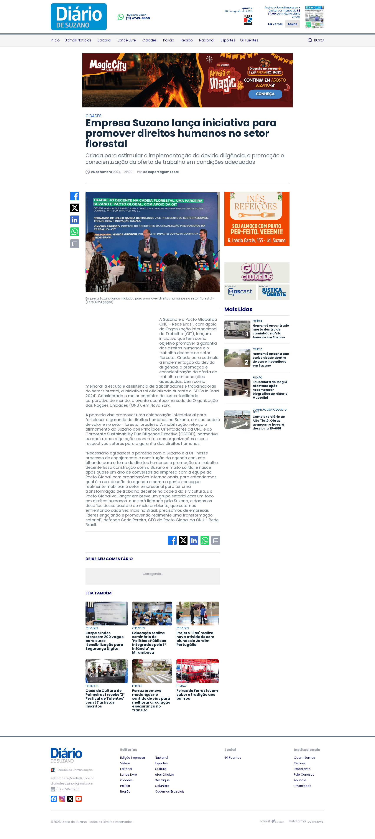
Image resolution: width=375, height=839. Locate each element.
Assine (292, 24)
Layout (265, 821)
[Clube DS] (256, 272)
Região (187, 40)
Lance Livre (127, 40)
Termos (300, 763)
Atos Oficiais (164, 774)
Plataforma (297, 821)
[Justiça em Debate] (273, 292)
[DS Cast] (240, 292)
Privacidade (302, 786)
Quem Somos (304, 757)
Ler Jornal (275, 24)
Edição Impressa (132, 757)
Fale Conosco (304, 774)
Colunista (162, 786)
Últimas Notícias (78, 40)
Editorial (104, 40)
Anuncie (300, 780)
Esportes (228, 40)
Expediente (302, 769)
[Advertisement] (118, 344)
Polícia (168, 40)
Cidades (149, 40)
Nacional (206, 40)
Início (55, 40)
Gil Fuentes (249, 40)
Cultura (160, 769)
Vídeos (125, 763)
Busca (319, 40)
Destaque (162, 780)
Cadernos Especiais (169, 791)
